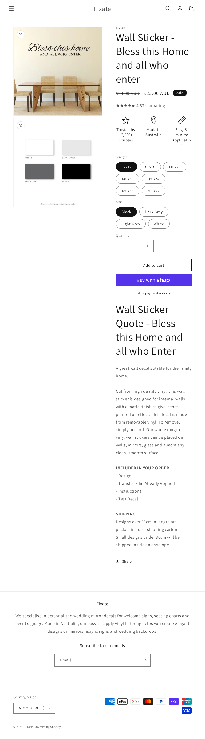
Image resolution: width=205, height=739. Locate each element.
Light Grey (130, 223)
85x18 (150, 166)
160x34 (153, 178)
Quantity (122, 235)
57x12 (126, 166)
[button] (11, 8)
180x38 (127, 190)
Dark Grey (154, 211)
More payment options (153, 293)
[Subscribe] (144, 660)
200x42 (153, 190)
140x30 (127, 178)
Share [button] (127, 561)
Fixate (28, 727)
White (159, 223)
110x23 (175, 166)
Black (126, 211)
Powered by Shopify (47, 727)
